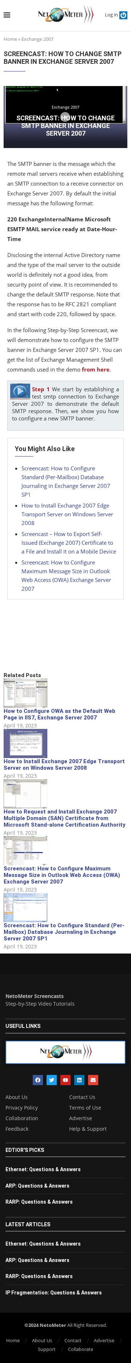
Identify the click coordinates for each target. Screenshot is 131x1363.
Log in (111, 14)
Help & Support (88, 1128)
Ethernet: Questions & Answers (43, 1169)
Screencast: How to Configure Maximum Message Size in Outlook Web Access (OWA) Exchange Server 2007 (62, 875)
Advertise (80, 1118)
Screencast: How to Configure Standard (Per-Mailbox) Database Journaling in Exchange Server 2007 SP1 (64, 932)
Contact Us (82, 1097)
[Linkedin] (79, 1080)
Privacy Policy (21, 1107)
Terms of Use (85, 1107)
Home (10, 39)
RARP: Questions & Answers (39, 1202)
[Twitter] (52, 1080)
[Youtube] (65, 1080)
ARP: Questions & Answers (37, 1186)
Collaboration (21, 1118)
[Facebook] (38, 1080)
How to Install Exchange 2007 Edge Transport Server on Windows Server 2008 (67, 514)
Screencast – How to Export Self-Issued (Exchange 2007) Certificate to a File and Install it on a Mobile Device (68, 542)
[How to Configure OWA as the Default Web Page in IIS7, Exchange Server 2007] (25, 693)
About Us (16, 1097)
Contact (73, 1340)
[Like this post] (57, 647)
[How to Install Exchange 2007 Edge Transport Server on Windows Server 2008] (25, 743)
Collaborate (80, 1349)
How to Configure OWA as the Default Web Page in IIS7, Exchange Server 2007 (59, 714)
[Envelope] (93, 1080)
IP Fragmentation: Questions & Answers (53, 1293)
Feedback (16, 1128)
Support (47, 1349)
